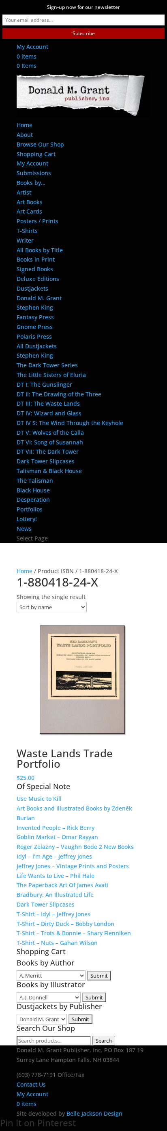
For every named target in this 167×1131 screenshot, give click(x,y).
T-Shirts (27, 231)
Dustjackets (32, 288)
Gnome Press (35, 327)
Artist (24, 192)
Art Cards (29, 211)
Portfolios (30, 509)
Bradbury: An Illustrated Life (55, 895)
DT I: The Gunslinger (44, 384)
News (24, 528)
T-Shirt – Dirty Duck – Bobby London (65, 924)
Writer (25, 240)
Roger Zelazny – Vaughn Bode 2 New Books (75, 846)
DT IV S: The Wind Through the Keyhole (70, 423)
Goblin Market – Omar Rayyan (57, 837)
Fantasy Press (35, 317)
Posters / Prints (37, 221)
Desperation (33, 499)
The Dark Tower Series (47, 365)
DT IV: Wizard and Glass (49, 413)
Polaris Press (34, 336)
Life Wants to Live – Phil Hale (55, 876)
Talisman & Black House (49, 471)
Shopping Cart (36, 154)
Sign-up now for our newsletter (83, 7)
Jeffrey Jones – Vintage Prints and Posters (73, 866)
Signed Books (35, 269)
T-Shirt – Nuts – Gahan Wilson (57, 943)
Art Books (30, 202)
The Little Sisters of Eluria (51, 375)
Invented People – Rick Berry (55, 827)
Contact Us (31, 1084)
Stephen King (35, 307)
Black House (33, 490)
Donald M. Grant (39, 298)
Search (104, 1040)
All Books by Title (40, 250)
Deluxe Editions (38, 279)
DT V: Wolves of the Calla (50, 432)
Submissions (34, 173)
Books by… (31, 182)
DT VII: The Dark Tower (48, 451)
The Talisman (35, 480)
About (25, 134)
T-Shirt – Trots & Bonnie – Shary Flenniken (74, 933)
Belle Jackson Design (94, 1113)
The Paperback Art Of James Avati (62, 885)
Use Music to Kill (39, 798)
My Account (32, 46)
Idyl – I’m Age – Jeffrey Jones (54, 856)
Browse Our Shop (40, 144)
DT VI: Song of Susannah (50, 442)
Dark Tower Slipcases (46, 461)
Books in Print (36, 259)
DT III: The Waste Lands (48, 403)
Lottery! (27, 519)
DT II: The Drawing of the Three (59, 394)
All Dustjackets (37, 346)
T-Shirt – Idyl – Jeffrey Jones (53, 914)
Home (24, 125)
